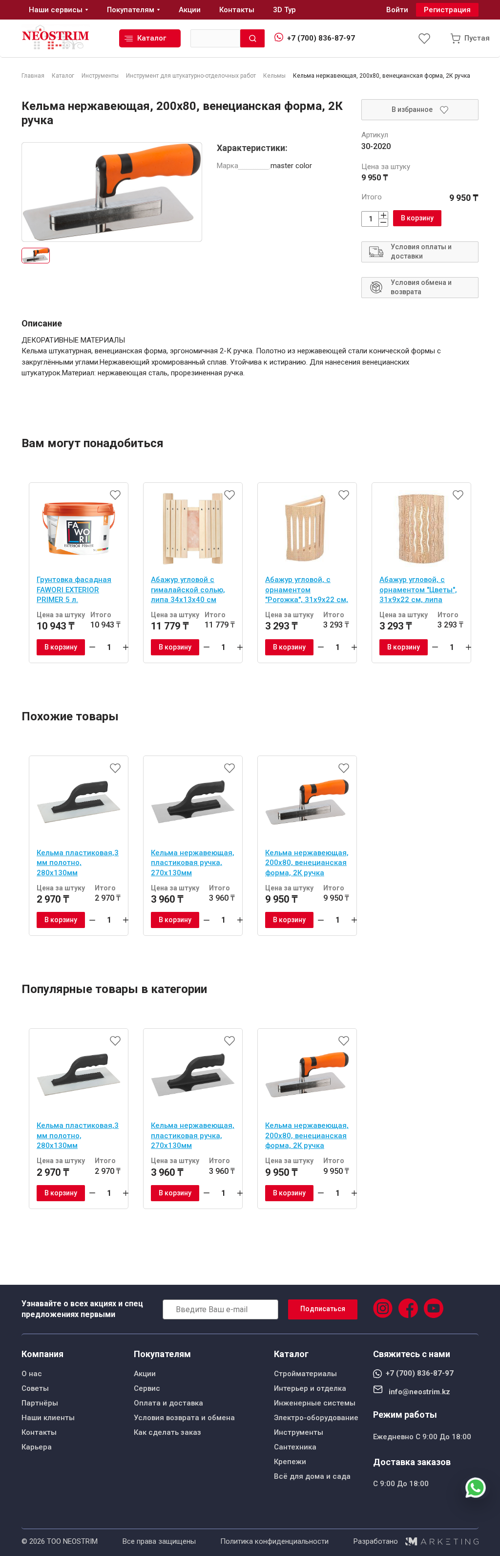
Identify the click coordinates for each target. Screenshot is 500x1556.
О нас (31, 1373)
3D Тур (284, 9)
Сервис (147, 1388)
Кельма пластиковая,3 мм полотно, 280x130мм (78, 862)
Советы (35, 1388)
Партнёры (39, 1403)
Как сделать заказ (167, 1432)
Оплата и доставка (168, 1403)
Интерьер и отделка (310, 1388)
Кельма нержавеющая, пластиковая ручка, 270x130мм (192, 862)
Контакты (39, 1432)
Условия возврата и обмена (184, 1417)
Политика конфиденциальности (274, 1541)
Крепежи (290, 1461)
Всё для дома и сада (312, 1476)
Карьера (36, 1447)
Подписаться (322, 1309)
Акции (145, 1373)
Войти (397, 9)
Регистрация (447, 9)
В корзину (417, 218)
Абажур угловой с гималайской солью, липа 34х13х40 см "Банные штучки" (188, 590)
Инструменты (298, 1432)
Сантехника (295, 1447)
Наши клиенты (48, 1417)
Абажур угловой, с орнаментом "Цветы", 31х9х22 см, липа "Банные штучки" (418, 590)
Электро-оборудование (316, 1417)
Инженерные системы (314, 1403)
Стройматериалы (305, 1373)
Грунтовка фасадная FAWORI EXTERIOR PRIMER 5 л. (74, 589)
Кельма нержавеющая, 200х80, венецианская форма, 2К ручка (307, 862)
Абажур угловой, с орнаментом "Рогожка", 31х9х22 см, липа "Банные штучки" (306, 590)
